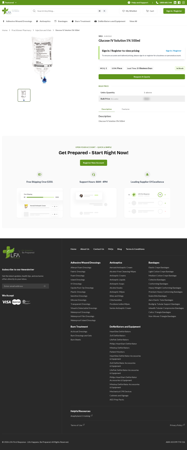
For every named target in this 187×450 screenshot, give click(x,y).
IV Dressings (76, 283)
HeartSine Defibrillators (120, 331)
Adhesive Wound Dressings (19, 21)
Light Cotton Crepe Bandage (161, 271)
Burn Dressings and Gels (81, 335)
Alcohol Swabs (116, 287)
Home (5, 30)
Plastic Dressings (78, 292)
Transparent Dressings (80, 304)
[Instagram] (183, 2)
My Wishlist (131, 11)
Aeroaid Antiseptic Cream (121, 267)
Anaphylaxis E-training (80, 416)
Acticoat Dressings (79, 331)
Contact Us (98, 249)
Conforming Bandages (158, 283)
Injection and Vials (43, 30)
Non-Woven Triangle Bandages (162, 316)
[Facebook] (179, 2)
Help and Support (140, 2)
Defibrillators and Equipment (111, 21)
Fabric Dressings (78, 271)
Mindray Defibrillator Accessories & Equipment (125, 386)
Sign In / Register (174, 11)
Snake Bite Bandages (158, 296)
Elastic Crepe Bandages (159, 267)
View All (133, 21)
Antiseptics (45, 21)
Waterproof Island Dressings (83, 320)
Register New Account (93, 162)
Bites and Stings (117, 296)
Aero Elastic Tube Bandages (161, 300)
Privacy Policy (176, 425)
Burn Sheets (76, 339)
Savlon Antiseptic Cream (120, 308)
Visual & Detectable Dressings (84, 308)
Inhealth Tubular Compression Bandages (166, 308)
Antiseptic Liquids (117, 279)
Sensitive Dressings (79, 296)
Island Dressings (78, 279)
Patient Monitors (117, 352)
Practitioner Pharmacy (21, 30)
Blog (119, 249)
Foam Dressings (77, 275)
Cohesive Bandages (157, 279)
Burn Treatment (82, 21)
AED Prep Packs (117, 399)
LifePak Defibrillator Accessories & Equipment (124, 371)
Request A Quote (142, 76)
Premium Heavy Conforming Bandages (166, 292)
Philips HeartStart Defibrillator (123, 343)
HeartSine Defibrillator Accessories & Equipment (125, 357)
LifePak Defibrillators (119, 339)
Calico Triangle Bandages (160, 312)
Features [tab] (126, 109)
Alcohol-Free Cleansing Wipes (123, 271)
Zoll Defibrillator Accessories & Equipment (122, 364)
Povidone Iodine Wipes (120, 304)
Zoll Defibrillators (117, 335)
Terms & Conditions (135, 249)
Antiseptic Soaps (117, 283)
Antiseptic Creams (118, 275)
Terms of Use (76, 425)
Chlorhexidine (116, 300)
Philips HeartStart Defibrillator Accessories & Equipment (123, 378)
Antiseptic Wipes (117, 292)
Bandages (63, 21)
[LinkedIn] (175, 2)
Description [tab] (107, 109)
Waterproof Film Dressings (82, 316)
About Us (84, 249)
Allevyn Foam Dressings (81, 267)
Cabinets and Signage (119, 395)
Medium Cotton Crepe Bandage (162, 275)
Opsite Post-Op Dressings (82, 287)
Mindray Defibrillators (120, 347)
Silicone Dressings (78, 300)
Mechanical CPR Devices (121, 391)
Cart (152, 11)
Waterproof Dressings (80, 312)
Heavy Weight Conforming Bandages (165, 287)
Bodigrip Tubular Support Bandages (164, 304)
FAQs (110, 249)
